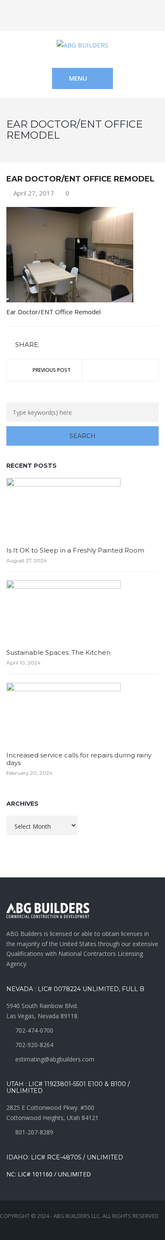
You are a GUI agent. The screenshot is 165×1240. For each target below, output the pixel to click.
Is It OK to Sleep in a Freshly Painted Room (75, 550)
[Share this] (47, 345)
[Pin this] (84, 345)
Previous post (52, 370)
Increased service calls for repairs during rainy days (78, 759)
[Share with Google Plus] (72, 345)
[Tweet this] (59, 345)
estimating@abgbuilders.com (54, 1059)
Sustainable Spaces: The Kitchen (58, 652)
